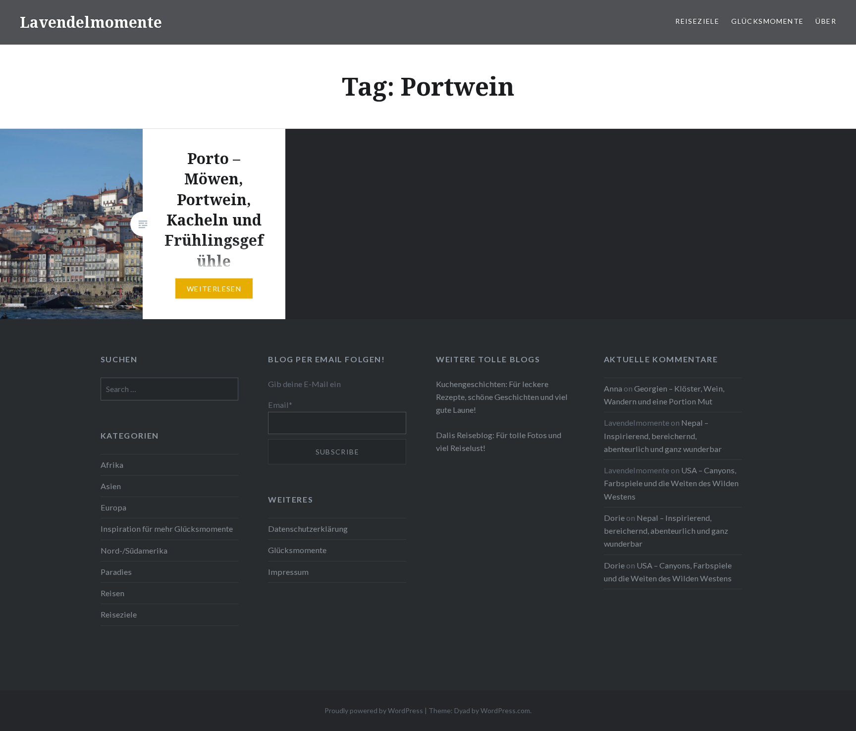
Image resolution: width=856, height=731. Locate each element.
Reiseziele (697, 21)
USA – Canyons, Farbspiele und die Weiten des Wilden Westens (671, 483)
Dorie (614, 517)
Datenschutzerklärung (308, 528)
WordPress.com (505, 710)
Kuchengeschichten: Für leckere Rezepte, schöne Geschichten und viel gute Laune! (502, 396)
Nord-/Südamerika (134, 550)
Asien (111, 486)
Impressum (288, 571)
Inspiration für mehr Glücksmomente (167, 528)
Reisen (112, 593)
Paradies (116, 571)
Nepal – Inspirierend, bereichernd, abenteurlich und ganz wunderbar (663, 435)
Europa (113, 507)
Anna (613, 388)
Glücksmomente (767, 21)
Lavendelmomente (91, 22)
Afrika (112, 464)
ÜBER (825, 21)
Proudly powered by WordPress (373, 710)
